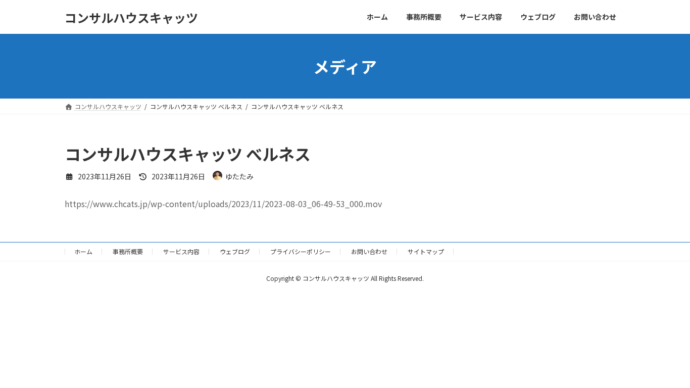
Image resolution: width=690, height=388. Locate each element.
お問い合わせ (369, 251)
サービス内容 (181, 251)
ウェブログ (235, 251)
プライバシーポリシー (300, 251)
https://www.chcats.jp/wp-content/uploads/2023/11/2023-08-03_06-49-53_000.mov (223, 204)
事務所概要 (128, 251)
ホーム (83, 251)
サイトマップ (426, 251)
